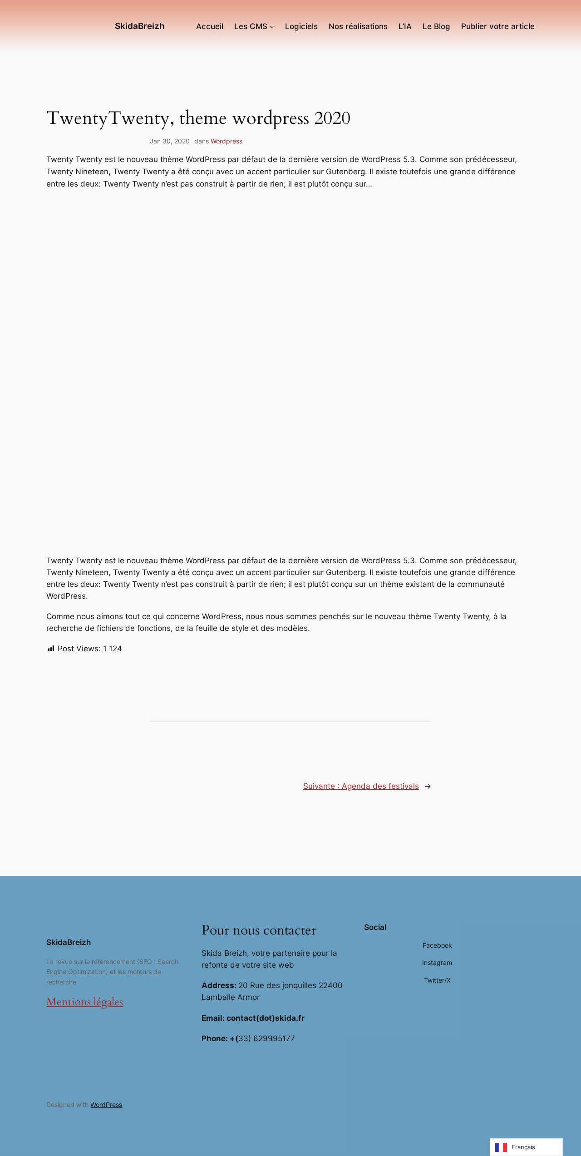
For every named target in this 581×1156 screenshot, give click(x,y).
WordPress (106, 1104)
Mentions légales (84, 1001)
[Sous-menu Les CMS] (272, 26)
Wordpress (226, 141)
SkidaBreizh (140, 25)
